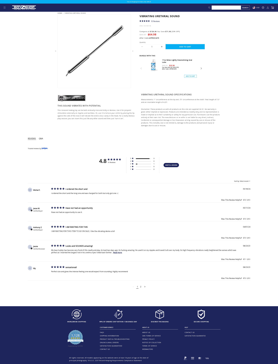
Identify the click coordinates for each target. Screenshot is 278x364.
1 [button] (137, 286)
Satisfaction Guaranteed (111, 346)
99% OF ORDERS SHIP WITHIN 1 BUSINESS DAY (118, 322)
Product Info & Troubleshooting (115, 339)
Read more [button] (117, 252)
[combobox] (231, 8)
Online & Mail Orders (109, 342)
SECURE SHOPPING (201, 322)
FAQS (102, 332)
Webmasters (147, 349)
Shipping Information (109, 336)
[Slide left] (55, 51)
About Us (146, 332)
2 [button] (140, 286)
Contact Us (105, 349)
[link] (150, 21)
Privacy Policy (148, 339)
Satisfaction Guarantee (195, 336)
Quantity (143, 42)
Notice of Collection (151, 342)
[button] (4, 7)
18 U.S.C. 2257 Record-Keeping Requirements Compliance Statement (115, 360)
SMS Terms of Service (151, 336)
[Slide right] (132, 51)
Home (60, 13)
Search (245, 8)
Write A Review (171, 165)
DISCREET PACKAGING (160, 322)
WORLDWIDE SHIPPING (76, 322)
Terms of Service (149, 346)
